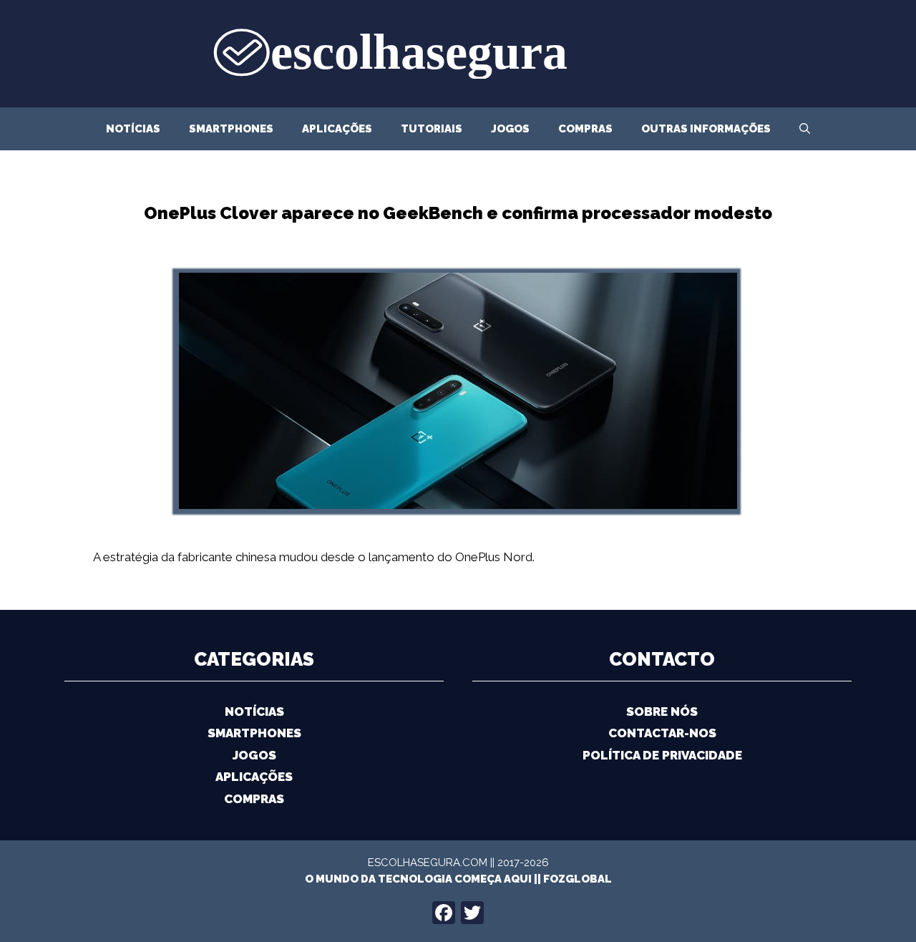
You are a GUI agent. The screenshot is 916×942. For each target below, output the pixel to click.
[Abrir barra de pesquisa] (804, 128)
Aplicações (337, 128)
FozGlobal (577, 879)
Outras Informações (706, 128)
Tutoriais (431, 128)
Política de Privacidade (662, 755)
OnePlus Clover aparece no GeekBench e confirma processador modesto (458, 213)
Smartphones (231, 128)
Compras (585, 128)
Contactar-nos (662, 733)
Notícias (133, 128)
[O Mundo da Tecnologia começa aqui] (458, 52)
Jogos (510, 128)
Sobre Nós (662, 711)
